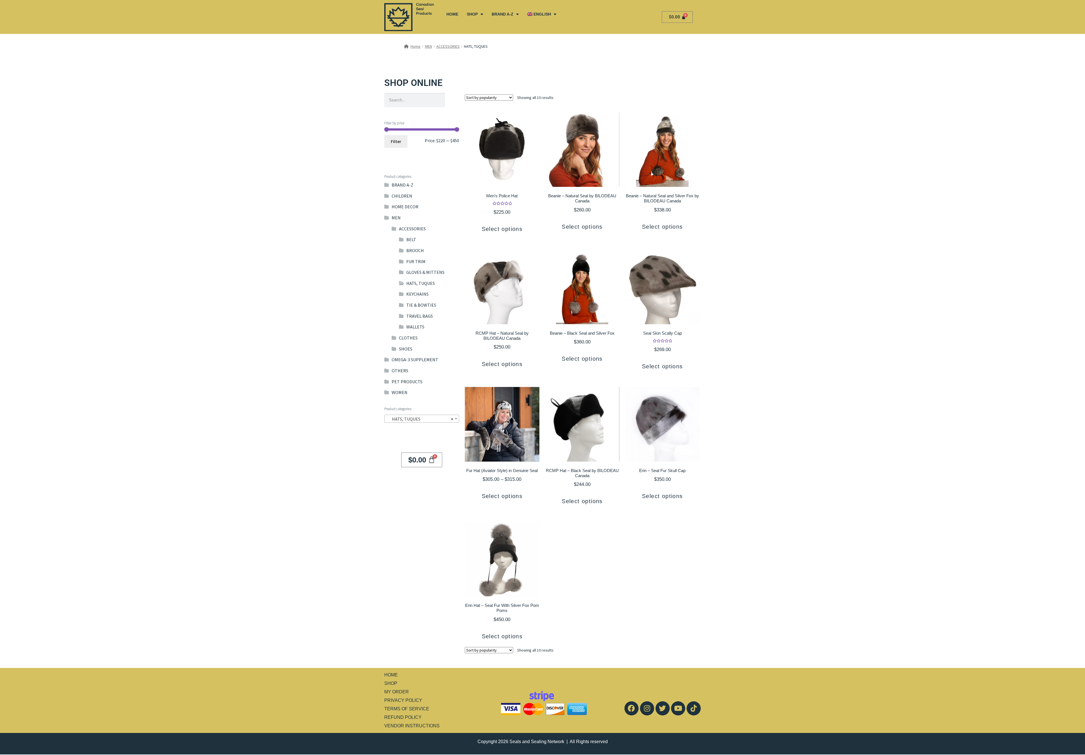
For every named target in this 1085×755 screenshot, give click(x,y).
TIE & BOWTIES (421, 305)
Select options (502, 229)
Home (415, 46)
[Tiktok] (694, 708)
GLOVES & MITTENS (425, 272)
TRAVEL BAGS (419, 316)
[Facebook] (631, 708)
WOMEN (399, 392)
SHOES (405, 349)
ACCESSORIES (448, 46)
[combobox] (421, 419)
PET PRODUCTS (407, 381)
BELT (411, 239)
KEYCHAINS (417, 294)
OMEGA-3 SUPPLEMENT (415, 359)
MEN (428, 46)
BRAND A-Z (502, 14)
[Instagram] (647, 708)
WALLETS (415, 327)
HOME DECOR (405, 206)
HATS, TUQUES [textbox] (420, 419)
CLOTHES (408, 338)
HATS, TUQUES (420, 283)
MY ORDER (396, 691)
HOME (452, 14)
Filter (396, 141)
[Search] (452, 100)
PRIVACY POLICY (403, 700)
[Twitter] (663, 708)
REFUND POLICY (403, 717)
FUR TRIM (416, 261)
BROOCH (415, 250)
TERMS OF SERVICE (406, 708)
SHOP (472, 14)
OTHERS (400, 370)
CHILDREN (402, 196)
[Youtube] (678, 708)
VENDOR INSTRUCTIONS (412, 725)
